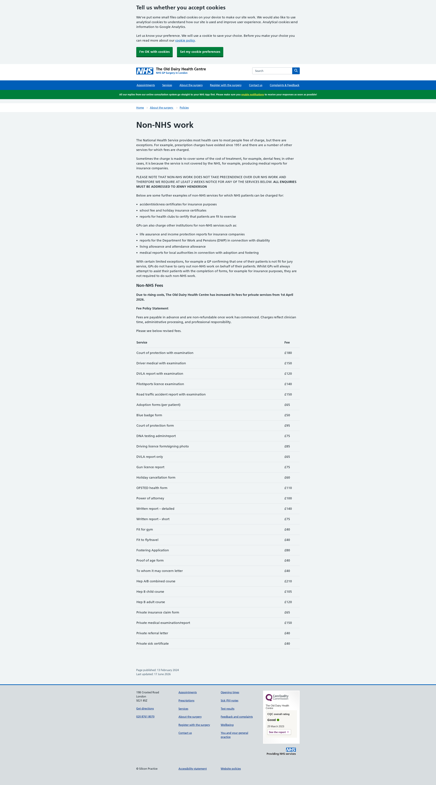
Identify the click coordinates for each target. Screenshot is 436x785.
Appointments (146, 85)
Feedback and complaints (237, 716)
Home (140, 107)
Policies (184, 107)
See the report (277, 732)
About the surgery (191, 85)
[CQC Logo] (277, 700)
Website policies (231, 768)
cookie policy (185, 40)
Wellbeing (227, 725)
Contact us (255, 85)
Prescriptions (186, 700)
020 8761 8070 (145, 716)
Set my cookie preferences (200, 52)
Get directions (145, 708)
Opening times (230, 692)
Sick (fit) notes (229, 700)
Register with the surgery (226, 85)
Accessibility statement (192, 768)
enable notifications (252, 94)
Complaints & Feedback (284, 85)
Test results (227, 708)
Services (167, 85)
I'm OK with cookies (154, 52)
